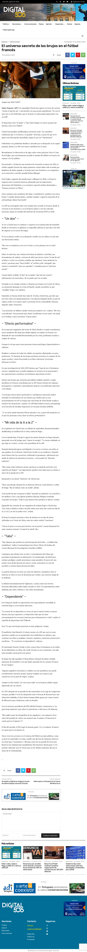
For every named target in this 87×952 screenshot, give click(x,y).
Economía (66, 103)
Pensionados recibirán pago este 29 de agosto (77, 158)
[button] (82, 36)
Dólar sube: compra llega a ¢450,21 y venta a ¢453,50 (73, 106)
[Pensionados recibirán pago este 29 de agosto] (66, 157)
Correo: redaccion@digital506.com (39, 927)
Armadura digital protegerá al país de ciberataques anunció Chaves (16, 782)
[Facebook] (57, 2)
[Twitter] (64, 2)
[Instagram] (60, 2)
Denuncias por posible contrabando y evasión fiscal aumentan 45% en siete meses (77, 119)
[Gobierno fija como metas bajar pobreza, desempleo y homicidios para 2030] (66, 145)
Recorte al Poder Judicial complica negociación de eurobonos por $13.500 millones (76, 133)
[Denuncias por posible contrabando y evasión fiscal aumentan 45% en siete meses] (66, 116)
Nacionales (73, 114)
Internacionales (15, 42)
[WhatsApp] (83, 55)
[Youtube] (67, 2)
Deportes (5, 42)
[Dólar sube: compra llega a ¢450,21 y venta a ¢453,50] (74, 93)
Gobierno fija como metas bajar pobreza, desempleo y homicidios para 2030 (77, 147)
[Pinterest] (78, 55)
